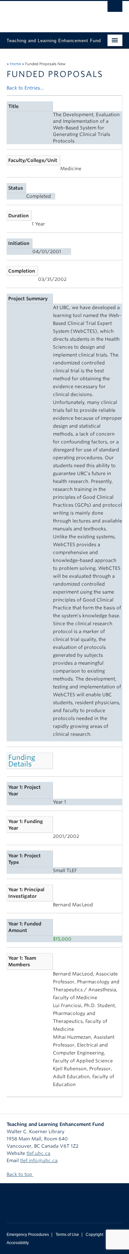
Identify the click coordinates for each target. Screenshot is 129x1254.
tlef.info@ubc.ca (39, 1160)
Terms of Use (67, 1234)
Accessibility (18, 1243)
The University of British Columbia (47, 13)
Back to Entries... (25, 88)
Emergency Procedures (28, 1234)
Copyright (94, 1234)
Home (15, 64)
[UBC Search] (115, 8)
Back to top (20, 1174)
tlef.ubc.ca (38, 1153)
